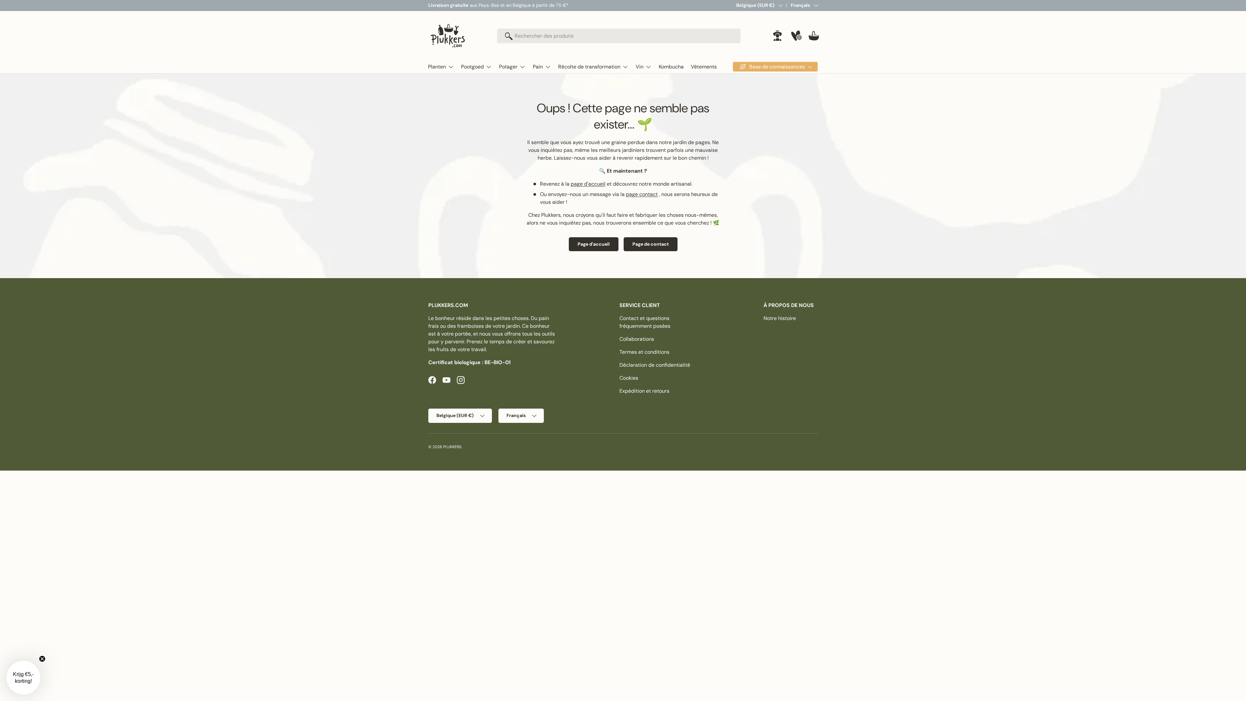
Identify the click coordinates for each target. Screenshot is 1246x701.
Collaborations (636, 339)
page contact (642, 194)
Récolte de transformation (589, 66)
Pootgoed (472, 66)
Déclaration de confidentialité (654, 365)
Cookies (628, 378)
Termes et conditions (644, 352)
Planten (437, 66)
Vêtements (704, 66)
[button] (814, 36)
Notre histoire (779, 318)
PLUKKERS (452, 446)
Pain (538, 66)
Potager (508, 66)
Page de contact (650, 244)
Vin (639, 66)
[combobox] (618, 36)
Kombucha (671, 66)
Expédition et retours (644, 390)
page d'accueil (588, 183)
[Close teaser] (42, 659)
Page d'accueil (594, 244)
